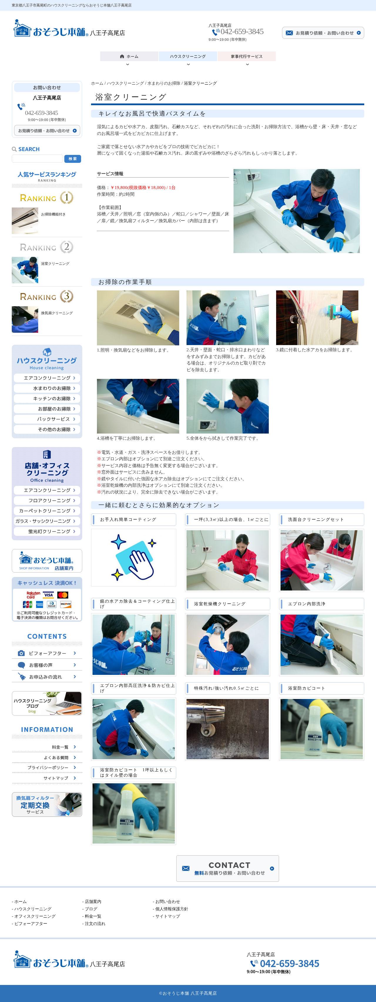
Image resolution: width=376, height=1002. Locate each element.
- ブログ (89, 909)
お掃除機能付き (53, 214)
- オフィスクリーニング (34, 916)
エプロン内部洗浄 (307, 604)
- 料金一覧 (91, 916)
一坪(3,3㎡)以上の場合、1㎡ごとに (231, 519)
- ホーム (19, 901)
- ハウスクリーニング (31, 909)
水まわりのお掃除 (163, 83)
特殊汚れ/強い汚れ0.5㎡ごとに (226, 688)
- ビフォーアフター (29, 923)
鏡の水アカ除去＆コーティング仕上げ (137, 604)
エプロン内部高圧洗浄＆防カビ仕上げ (137, 688)
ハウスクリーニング (125, 83)
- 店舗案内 (91, 901)
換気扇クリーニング (57, 313)
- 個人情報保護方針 (170, 909)
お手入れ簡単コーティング (128, 519)
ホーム (97, 83)
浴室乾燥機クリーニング (220, 604)
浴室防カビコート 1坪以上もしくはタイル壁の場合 (136, 772)
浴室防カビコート (307, 688)
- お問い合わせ (166, 901)
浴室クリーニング (55, 264)
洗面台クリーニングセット (316, 519)
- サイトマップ (166, 916)
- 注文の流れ (93, 923)
